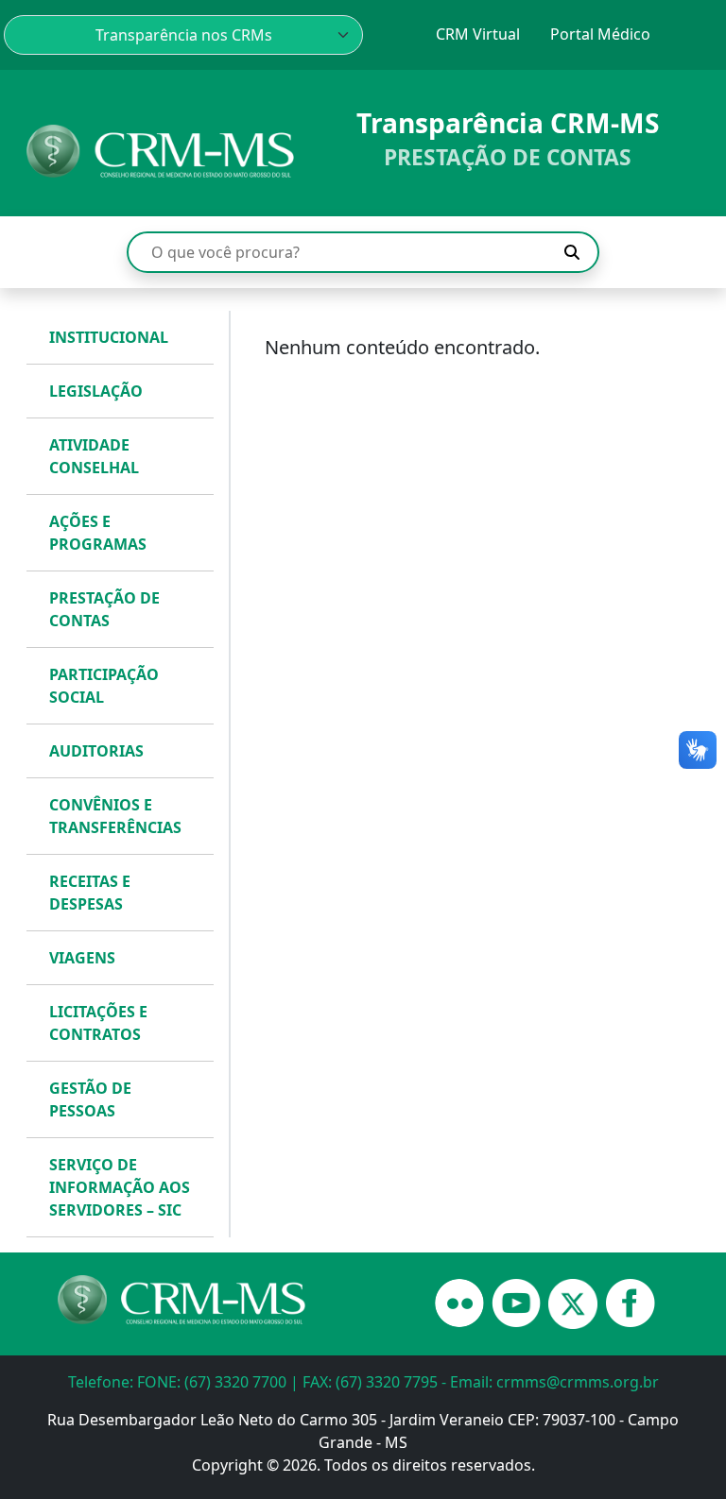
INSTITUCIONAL (108, 337)
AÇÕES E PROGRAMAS (98, 532)
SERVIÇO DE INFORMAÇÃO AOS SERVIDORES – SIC (119, 1187)
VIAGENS (82, 957)
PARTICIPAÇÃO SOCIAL (104, 685)
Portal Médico (600, 34)
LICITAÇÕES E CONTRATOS (98, 1023)
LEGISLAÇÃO (96, 391)
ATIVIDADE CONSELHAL (94, 456)
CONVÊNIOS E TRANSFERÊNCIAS (115, 816)
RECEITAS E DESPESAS (89, 892)
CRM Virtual (478, 34)
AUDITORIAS (96, 751)
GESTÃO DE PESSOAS (90, 1099)
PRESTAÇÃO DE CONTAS (104, 609)
